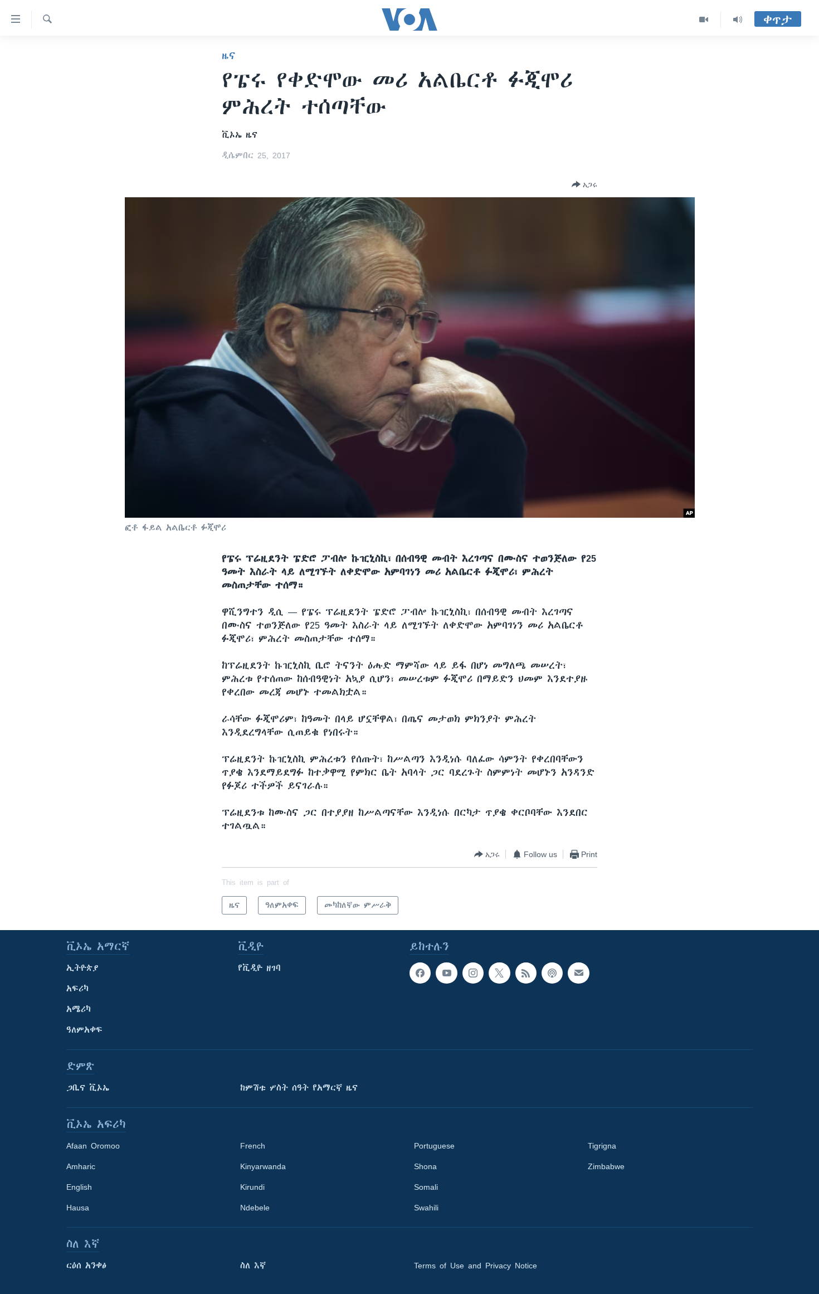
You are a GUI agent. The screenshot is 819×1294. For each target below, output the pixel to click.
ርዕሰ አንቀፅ (86, 1266)
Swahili (426, 1208)
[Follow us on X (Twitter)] (499, 973)
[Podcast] (552, 973)
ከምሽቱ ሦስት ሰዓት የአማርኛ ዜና (299, 1088)
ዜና (229, 55)
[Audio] (737, 19)
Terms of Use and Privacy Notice (475, 1266)
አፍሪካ (77, 989)
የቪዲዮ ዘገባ (259, 968)
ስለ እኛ (253, 1266)
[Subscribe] (578, 973)
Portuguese (434, 1146)
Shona (425, 1166)
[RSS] (526, 973)
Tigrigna (602, 1146)
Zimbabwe (606, 1166)
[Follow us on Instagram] (473, 973)
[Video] (704, 19)
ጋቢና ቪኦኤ (87, 1088)
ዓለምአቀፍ (84, 1030)
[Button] (584, 184)
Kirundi (252, 1187)
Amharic (80, 1166)
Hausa (77, 1208)
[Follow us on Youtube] (446, 973)
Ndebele (255, 1208)
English (79, 1187)
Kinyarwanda (263, 1166)
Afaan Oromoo (93, 1146)
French (252, 1146)
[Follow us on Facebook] (420, 973)
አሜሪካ (78, 1009)
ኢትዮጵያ (82, 968)
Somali (426, 1187)
